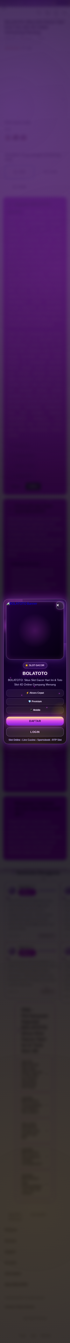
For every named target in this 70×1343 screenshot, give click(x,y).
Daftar (35, 721)
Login (35, 731)
